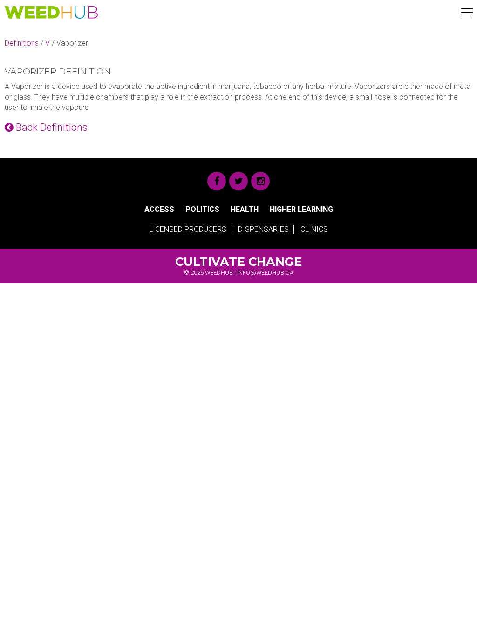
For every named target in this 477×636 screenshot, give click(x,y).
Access (159, 209)
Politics (202, 209)
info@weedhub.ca (265, 272)
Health (245, 209)
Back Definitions (51, 127)
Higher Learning (301, 209)
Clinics (314, 229)
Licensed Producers (187, 229)
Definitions (22, 43)
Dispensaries (263, 229)
